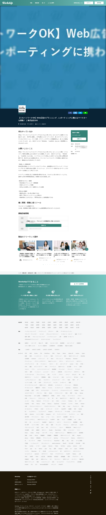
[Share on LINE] (85, 113)
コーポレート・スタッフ (66, 334)
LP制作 (39, 440)
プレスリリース (67, 422)
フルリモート (47, 379)
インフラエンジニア (51, 336)
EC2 (77, 364)
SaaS (82, 390)
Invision (77, 353)
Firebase (70, 401)
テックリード (55, 390)
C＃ (51, 459)
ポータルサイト (28, 409)
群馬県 (43, 327)
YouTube (63, 446)
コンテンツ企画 (28, 382)
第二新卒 (27, 424)
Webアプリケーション (43, 419)
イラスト (80, 395)
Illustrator (75, 358)
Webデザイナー (63, 398)
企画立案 (60, 371)
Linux (69, 406)
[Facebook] (90, 490)
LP (54, 414)
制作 (73, 435)
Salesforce (75, 387)
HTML (81, 364)
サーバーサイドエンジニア (31, 385)
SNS (46, 366)
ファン (78, 430)
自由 (58, 419)
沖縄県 (60, 325)
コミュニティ (37, 422)
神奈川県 (78, 322)
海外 (82, 406)
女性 (53, 461)
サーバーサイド (71, 395)
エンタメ (27, 401)
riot (35, 448)
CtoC (82, 377)
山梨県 (54, 327)
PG (82, 456)
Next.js (38, 403)
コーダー (57, 409)
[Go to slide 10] (62, 264)
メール (47, 416)
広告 (63, 377)
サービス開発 (79, 440)
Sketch (64, 353)
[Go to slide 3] (47, 264)
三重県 (66, 327)
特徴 (31, 2)
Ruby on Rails (28, 395)
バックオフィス (37, 356)
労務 (31, 356)
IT (77, 379)
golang (69, 446)
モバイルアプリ (60, 461)
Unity (76, 393)
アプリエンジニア (64, 438)
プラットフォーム (41, 374)
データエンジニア (29, 387)
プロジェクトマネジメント (36, 406)
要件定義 (50, 456)
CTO (37, 390)
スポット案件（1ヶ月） (30, 345)
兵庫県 (60, 322)
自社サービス (61, 366)
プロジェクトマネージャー (52, 334)
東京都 (26, 322)
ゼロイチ (59, 416)
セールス (42, 334)
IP (39, 451)
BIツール (72, 416)
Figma (58, 353)
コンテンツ (68, 377)
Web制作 (44, 422)
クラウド (61, 374)
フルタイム (65, 424)
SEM (26, 414)
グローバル (39, 393)
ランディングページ (61, 414)
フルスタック (76, 406)
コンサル (70, 403)
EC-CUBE (71, 443)
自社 (80, 419)
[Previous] (19, 249)
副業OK (26, 343)
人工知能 (27, 390)
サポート (51, 364)
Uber (40, 379)
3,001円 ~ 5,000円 (36, 349)
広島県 (49, 322)
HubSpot (76, 390)
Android (82, 403)
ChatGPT (61, 464)
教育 (71, 393)
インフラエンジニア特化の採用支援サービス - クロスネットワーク (30, 496)
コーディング (49, 409)
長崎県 (37, 327)
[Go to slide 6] (54, 264)
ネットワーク (32, 440)
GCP (80, 401)
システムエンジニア (53, 451)
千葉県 (26, 325)
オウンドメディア (38, 366)
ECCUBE (78, 443)
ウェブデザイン (32, 411)
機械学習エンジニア (71, 432)
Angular (79, 435)
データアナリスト (59, 453)
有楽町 (31, 456)
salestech (37, 453)
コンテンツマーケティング (43, 369)
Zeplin (83, 353)
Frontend (64, 403)
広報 (57, 331)
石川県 (77, 327)
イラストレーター (59, 393)
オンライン (74, 459)
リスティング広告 (77, 411)
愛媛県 (49, 325)
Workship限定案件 (44, 464)
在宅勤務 (70, 419)
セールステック (28, 453)
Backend (39, 401)
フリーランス (53, 366)
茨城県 (37, 322)
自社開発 (65, 416)
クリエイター (71, 430)
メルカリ (64, 401)
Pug (50, 448)
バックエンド (38, 371)
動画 (49, 377)
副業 (26, 356)
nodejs (32, 432)
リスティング (41, 358)
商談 (38, 461)
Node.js (73, 438)
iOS (78, 398)
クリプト (27, 451)
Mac (26, 446)
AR (56, 398)
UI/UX (58, 395)
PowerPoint (56, 440)
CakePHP (63, 409)
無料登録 (99, 2)
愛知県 (66, 322)
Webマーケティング (73, 356)
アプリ (33, 369)
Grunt (26, 448)
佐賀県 (66, 325)
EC (25, 411)
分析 (33, 430)
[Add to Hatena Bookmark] (80, 113)
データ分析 (67, 411)
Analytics (50, 411)
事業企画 (76, 385)
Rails (47, 424)
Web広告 (83, 356)
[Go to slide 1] (43, 264)
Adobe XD (70, 353)
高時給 (52, 395)
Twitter (56, 446)
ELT (36, 464)
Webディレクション (60, 432)
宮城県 (60, 327)
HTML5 (36, 409)
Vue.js (63, 395)
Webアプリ (72, 398)
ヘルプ (16, 479)
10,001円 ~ (57, 349)
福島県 (71, 325)
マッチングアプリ (71, 461)
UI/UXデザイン (80, 438)
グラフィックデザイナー (40, 361)
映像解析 (56, 435)
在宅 (26, 422)
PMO (26, 456)
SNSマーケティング (65, 435)
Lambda (31, 446)
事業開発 (44, 377)
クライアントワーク (29, 364)
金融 (26, 435)
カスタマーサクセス (45, 339)
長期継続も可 (46, 395)
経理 (55, 448)
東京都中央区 (23, 124)
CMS (53, 353)
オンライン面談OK (42, 345)
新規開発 (75, 422)
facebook (34, 358)
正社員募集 (60, 345)
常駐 (65, 430)
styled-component (56, 443)
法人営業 (69, 366)
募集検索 (37, 2)
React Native (58, 430)
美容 (63, 440)
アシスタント (44, 364)
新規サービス (43, 385)
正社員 (44, 451)
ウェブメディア (42, 411)
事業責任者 (68, 427)
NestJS (64, 443)
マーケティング (42, 331)
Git (56, 364)
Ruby (33, 401)
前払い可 (41, 343)
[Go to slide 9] (60, 264)
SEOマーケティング (29, 461)
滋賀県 (54, 325)
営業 (83, 371)
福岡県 (54, 322)
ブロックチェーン (45, 443)
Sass (42, 416)
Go (75, 401)
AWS (31, 353)
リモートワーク (68, 371)
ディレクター (62, 369)
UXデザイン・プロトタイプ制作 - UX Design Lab (32, 492)
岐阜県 (26, 327)
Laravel (71, 364)
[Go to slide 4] (49, 264)
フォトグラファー (57, 339)
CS (30, 422)
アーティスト (46, 401)
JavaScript (68, 387)
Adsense (50, 446)
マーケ (75, 366)
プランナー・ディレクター (31, 334)
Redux (26, 432)
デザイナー (50, 331)
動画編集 (63, 456)
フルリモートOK (54, 343)
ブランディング (47, 382)
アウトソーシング (47, 438)
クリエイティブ (55, 379)
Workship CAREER (31, 484)
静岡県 (37, 325)
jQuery (26, 438)
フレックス (58, 424)
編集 (31, 366)
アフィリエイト (35, 416)
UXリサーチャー (77, 451)
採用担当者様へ (18, 482)
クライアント (53, 427)
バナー (63, 379)
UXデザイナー (67, 451)
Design (37, 432)
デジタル (50, 387)
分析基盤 (79, 461)
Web (64, 406)
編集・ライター (78, 334)
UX (83, 374)
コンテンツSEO (35, 424)
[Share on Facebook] (70, 113)
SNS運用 (27, 430)
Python (44, 387)
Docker (36, 353)
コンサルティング (59, 387)
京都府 (32, 325)
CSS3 (42, 409)
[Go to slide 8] (58, 264)
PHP (26, 353)
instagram (48, 414)
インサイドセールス (29, 374)
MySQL (80, 409)
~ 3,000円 (27, 349)
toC (53, 401)
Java (42, 427)
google (44, 446)
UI (47, 358)
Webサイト (51, 422)
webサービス (74, 424)
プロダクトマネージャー (49, 406)
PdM (59, 406)
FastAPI (68, 453)
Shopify (50, 430)
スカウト (27, 369)
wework (81, 424)
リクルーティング (45, 461)
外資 (45, 393)
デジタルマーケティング (66, 390)
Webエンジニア (77, 427)
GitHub (32, 438)
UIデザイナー (45, 453)
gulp (31, 448)
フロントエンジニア (29, 427)
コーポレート (63, 382)
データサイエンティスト (66, 331)
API (47, 427)
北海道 (43, 325)
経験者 (37, 430)
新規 (81, 422)
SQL (68, 440)
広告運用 (27, 358)
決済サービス (66, 459)
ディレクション (28, 361)
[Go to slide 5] (51, 264)
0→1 (53, 416)
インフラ (54, 374)
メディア (67, 374)
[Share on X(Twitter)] (75, 113)
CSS (26, 366)
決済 (38, 427)
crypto (75, 448)
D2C (72, 440)
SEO (65, 356)
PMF (74, 379)
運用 (31, 371)
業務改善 (38, 438)
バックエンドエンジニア (30, 331)
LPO (42, 424)
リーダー (38, 446)
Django (81, 393)
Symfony (56, 438)
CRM (40, 382)
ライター (46, 356)
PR (79, 374)
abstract (75, 446)
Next (33, 403)
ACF (81, 446)
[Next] (86, 249)
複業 (52, 424)
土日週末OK (52, 345)
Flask (51, 453)
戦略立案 (81, 459)
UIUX (26, 371)
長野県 (49, 327)
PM (41, 353)
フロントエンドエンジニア (39, 336)
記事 (26, 398)
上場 (80, 453)
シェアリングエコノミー (30, 379)
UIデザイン (79, 361)
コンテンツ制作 (39, 414)
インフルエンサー (35, 443)
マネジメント (33, 398)
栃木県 (77, 325)
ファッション (68, 385)
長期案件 (79, 343)
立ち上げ (74, 374)
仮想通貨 (81, 432)
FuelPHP (52, 419)
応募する (43, 225)
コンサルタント (58, 385)
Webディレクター (52, 361)
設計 (37, 459)
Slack (52, 358)
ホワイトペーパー (70, 361)
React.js (49, 403)
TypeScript (56, 403)
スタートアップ (70, 343)
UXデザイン (77, 371)
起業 (33, 390)
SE (61, 451)
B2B (75, 409)
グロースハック (58, 411)
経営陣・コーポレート (69, 336)
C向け (57, 401)
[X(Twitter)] (90, 493)
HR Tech (76, 377)
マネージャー (57, 459)
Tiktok (37, 456)
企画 (26, 406)
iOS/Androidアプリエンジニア (31, 339)
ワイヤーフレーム (47, 440)
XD (37, 364)
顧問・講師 (27, 336)
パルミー (61, 427)
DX (35, 382)
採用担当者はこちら (78, 2)
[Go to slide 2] (45, 264)
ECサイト (44, 430)
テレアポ (55, 382)
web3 (66, 448)
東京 (84, 443)
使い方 (43, 2)
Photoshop (68, 358)
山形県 (71, 322)
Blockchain (34, 451)
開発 (82, 414)
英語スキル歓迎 (68, 345)
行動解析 (49, 435)
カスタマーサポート (29, 393)
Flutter (76, 403)
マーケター (77, 369)
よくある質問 (51, 2)
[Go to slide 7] (56, 264)
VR (52, 398)
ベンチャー (36, 377)
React (43, 403)
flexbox (40, 448)
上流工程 (43, 456)
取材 (52, 356)
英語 (69, 456)
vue (75, 419)
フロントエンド (59, 358)
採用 (81, 366)
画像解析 (43, 435)
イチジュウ (53, 464)
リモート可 (33, 343)
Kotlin (31, 435)
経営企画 (50, 385)
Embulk (26, 464)
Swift (83, 398)
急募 (46, 343)
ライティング (58, 356)
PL (25, 440)
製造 (33, 459)
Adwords (32, 414)
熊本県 (71, 327)
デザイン (61, 361)
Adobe (50, 393)
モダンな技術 (37, 395)
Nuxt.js (36, 435)
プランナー (70, 369)
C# (48, 398)
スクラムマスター (45, 390)
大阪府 (32, 322)
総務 (70, 382)
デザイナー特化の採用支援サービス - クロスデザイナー (43, 494)
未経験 (69, 409)
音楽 (66, 393)
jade (46, 448)
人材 (48, 374)
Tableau (74, 453)
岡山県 (32, 327)
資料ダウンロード (19, 484)
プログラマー (75, 456)
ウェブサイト (72, 414)
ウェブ (63, 419)
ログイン (89, 2)
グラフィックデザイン (30, 419)
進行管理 (27, 416)
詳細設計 (27, 459)
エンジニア (45, 371)
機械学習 (38, 387)
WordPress (47, 353)
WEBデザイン (28, 377)
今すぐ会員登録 (80, 283)
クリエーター (56, 377)
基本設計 (56, 456)
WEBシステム (44, 459)
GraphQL (27, 403)
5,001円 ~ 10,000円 (47, 349)
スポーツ (59, 422)
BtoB (69, 379)
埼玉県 (43, 322)
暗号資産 (82, 448)
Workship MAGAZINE (32, 482)
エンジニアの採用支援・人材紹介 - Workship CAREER (43, 497)
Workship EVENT (31, 479)
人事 (60, 336)
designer (61, 448)
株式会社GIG (21, 113)
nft (70, 448)
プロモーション (41, 398)
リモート (53, 371)
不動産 (26, 443)
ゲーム (51, 432)
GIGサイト (17, 492)
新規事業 (62, 343)
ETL (32, 464)
